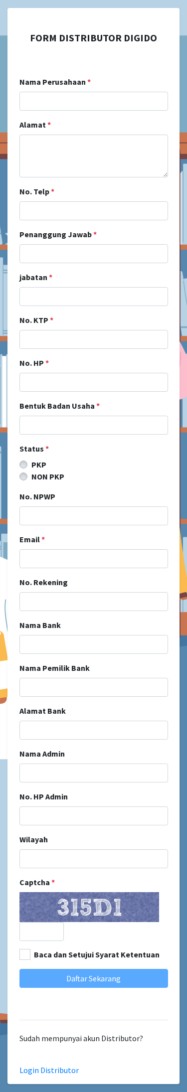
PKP (38, 464)
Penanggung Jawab (58, 234)
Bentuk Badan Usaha (59, 406)
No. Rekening (43, 582)
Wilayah (33, 839)
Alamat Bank (42, 711)
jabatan (35, 277)
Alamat (35, 125)
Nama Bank (40, 625)
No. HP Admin (43, 796)
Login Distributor (49, 1070)
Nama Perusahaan (55, 82)
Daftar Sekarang (93, 978)
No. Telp (36, 191)
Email (32, 539)
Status (34, 449)
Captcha (37, 882)
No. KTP (36, 320)
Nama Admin (42, 754)
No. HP (34, 363)
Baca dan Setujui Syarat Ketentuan (97, 954)
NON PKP (47, 476)
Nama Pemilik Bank (54, 668)
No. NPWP (37, 496)
